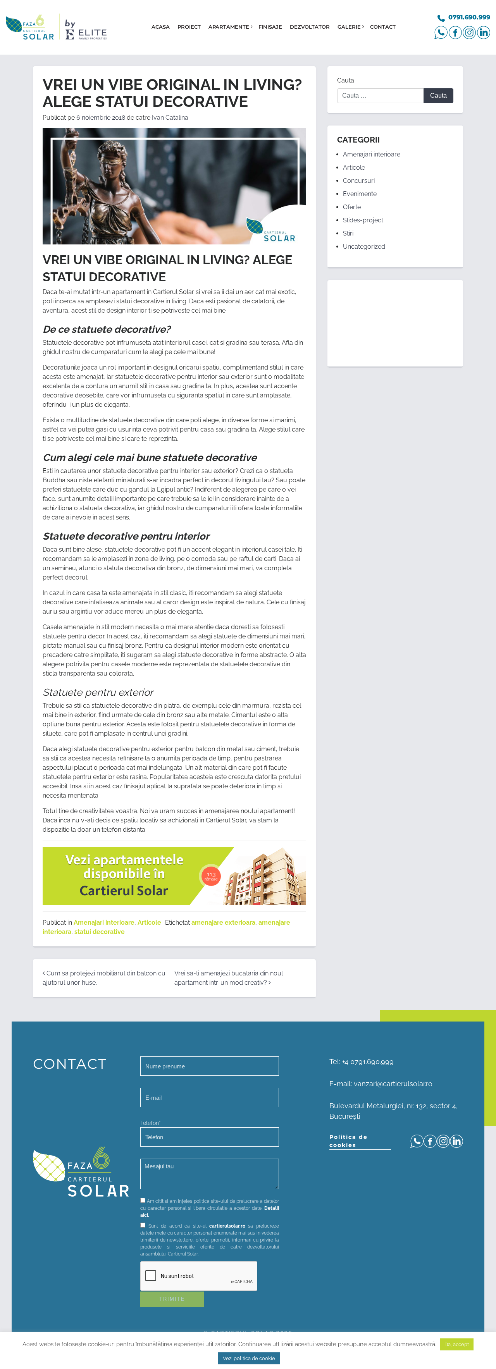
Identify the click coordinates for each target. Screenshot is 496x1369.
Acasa (161, 27)
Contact (383, 27)
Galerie (349, 27)
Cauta (345, 80)
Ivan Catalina (170, 117)
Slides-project (363, 220)
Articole (149, 922)
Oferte (352, 207)
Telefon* (150, 1123)
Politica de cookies (348, 1141)
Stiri (348, 233)
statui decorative (99, 932)
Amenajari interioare (104, 922)
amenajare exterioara (223, 922)
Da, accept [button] (456, 1344)
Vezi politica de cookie (249, 1358)
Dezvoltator (310, 27)
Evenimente (360, 194)
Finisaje (270, 27)
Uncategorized (364, 246)
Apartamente (228, 27)
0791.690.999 (469, 17)
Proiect (189, 27)
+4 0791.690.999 (368, 1062)
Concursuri (359, 180)
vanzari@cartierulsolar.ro (393, 1084)
